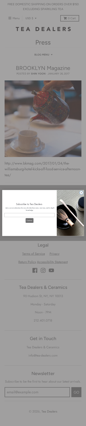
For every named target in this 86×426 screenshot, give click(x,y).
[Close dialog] (81, 192)
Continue (29, 220)
